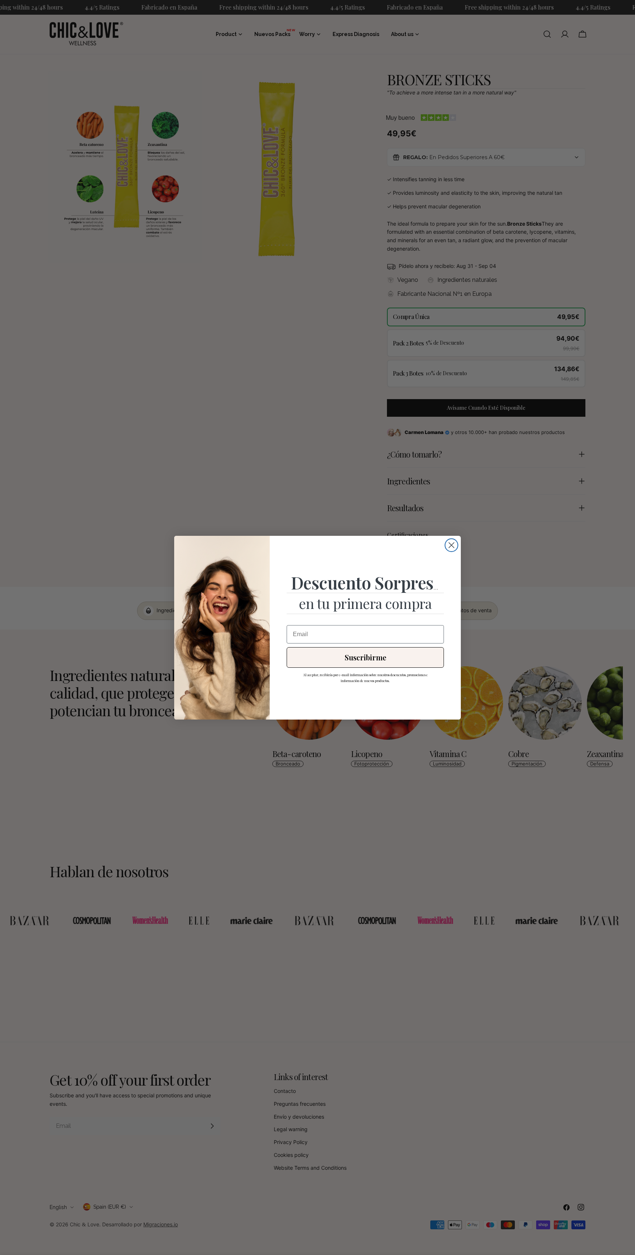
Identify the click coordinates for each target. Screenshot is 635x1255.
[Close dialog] (451, 545)
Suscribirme (365, 657)
